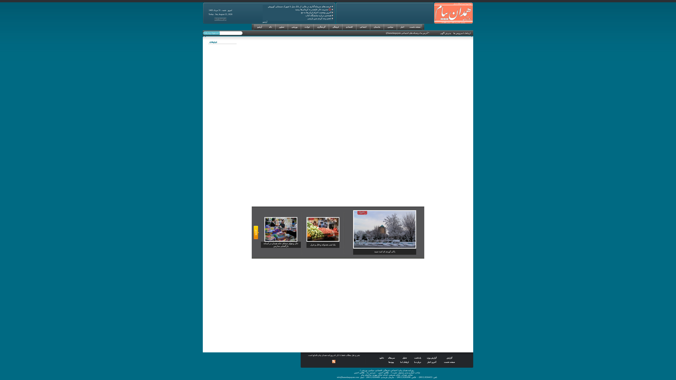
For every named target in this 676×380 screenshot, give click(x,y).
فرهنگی (336, 27)
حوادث (307, 27)
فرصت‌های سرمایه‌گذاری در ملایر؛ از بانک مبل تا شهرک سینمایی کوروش (300, 6)
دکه (270, 27)
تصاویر (281, 27)
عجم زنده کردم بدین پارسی (319, 18)
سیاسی (390, 27)
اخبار (402, 27)
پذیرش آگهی (445, 33)
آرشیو (259, 27)
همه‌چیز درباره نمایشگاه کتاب (318, 15)
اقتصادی (349, 27)
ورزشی (294, 27)
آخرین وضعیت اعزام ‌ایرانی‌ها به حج (316, 12)
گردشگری (321, 27)
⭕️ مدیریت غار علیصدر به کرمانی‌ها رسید (313, 9)
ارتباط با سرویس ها (462, 33)
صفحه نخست (414, 27)
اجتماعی (363, 27)
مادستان (377, 27)
